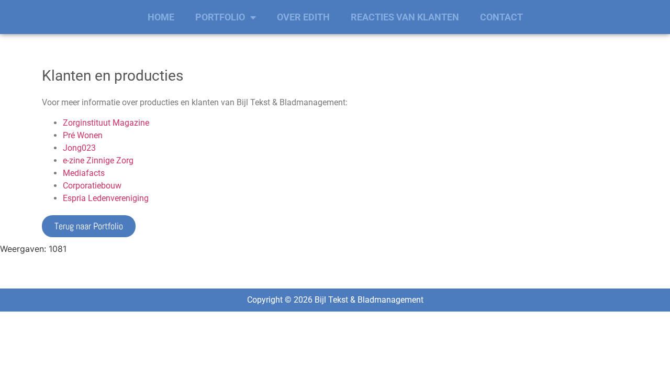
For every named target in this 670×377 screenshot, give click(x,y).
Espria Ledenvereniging (106, 198)
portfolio (220, 17)
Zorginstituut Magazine (106, 123)
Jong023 (79, 148)
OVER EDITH (303, 17)
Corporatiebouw (92, 186)
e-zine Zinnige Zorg (98, 160)
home (161, 17)
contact (501, 17)
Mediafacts (84, 173)
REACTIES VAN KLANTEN (405, 17)
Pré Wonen (83, 135)
